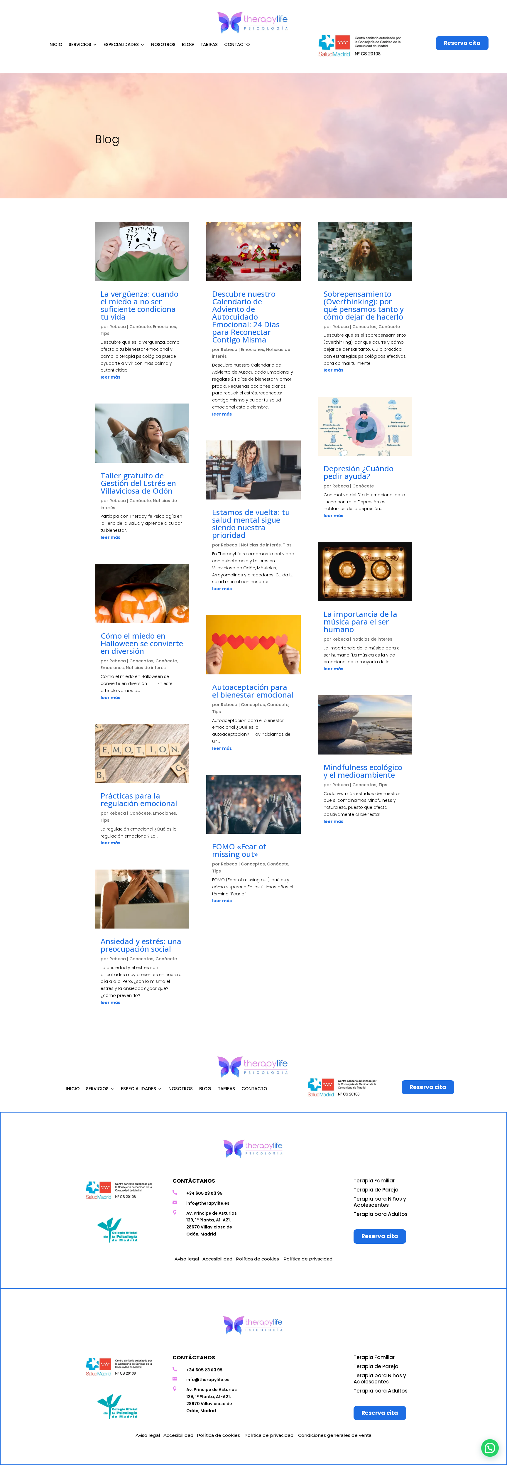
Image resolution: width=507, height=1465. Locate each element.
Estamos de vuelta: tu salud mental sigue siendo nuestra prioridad (251, 523)
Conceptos (141, 661)
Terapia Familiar (374, 1180)
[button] (490, 1448)
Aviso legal (187, 1259)
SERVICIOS (80, 45)
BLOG (188, 45)
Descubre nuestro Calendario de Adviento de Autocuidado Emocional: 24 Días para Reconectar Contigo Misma (246, 316)
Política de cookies (257, 1259)
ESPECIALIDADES (121, 45)
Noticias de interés (146, 668)
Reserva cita (462, 43)
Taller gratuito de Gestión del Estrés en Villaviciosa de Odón (138, 483)
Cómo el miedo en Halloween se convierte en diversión (142, 643)
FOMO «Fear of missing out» (239, 850)
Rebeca (117, 327)
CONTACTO (237, 45)
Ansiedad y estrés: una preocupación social (141, 945)
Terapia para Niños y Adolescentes (380, 1202)
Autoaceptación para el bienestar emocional (252, 691)
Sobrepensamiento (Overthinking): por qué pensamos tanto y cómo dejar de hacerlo (364, 305)
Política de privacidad (308, 1259)
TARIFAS (209, 45)
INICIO (55, 45)
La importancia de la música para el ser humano (360, 621)
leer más (110, 377)
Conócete (140, 327)
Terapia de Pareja (376, 1189)
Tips (105, 333)
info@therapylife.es (207, 1203)
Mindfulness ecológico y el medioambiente (363, 771)
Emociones (164, 327)
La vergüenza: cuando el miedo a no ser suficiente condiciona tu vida (139, 305)
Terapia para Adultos (381, 1214)
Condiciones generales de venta (334, 1435)
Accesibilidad (217, 1259)
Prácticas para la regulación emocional (139, 799)
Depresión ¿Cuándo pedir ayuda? (358, 472)
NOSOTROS (163, 45)
